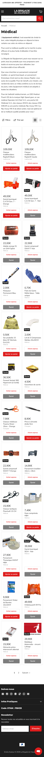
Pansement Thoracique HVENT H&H (10, 560)
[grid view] (35, 120)
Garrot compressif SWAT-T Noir (31, 247)
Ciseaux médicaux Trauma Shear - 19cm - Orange (10, 424)
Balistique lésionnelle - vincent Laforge (32, 644)
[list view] (40, 120)
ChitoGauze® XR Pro (33, 605)
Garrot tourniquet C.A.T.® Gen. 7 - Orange (9, 201)
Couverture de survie (32, 384)
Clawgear (6, 429)
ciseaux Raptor (29, 78)
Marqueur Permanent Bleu (9, 292)
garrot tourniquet (17, 75)
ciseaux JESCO (22, 103)
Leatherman (6, 159)
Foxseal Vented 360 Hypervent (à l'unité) (11, 381)
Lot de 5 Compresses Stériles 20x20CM (33, 338)
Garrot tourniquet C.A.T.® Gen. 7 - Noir (33, 199)
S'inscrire (36, 728)
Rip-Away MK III (7, 109)
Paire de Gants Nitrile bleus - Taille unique (32, 293)
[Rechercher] (39, 18)
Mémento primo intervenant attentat (11, 648)
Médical (5, 206)
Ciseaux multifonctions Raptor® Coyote (31, 154)
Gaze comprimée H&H (31, 514)
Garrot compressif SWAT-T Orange (10, 469)
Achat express (11, 163)
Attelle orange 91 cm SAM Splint (10, 247)
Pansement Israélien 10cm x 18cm (33, 469)
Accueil (4, 26)
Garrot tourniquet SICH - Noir (31, 550)
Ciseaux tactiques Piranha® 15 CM (10, 510)
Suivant (25, 673)
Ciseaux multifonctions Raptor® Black (9, 154)
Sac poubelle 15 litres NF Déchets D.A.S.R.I (9, 339)
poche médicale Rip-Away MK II (25, 106)
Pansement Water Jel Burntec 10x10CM (10, 602)
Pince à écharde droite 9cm (31, 423)
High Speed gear (27, 97)
